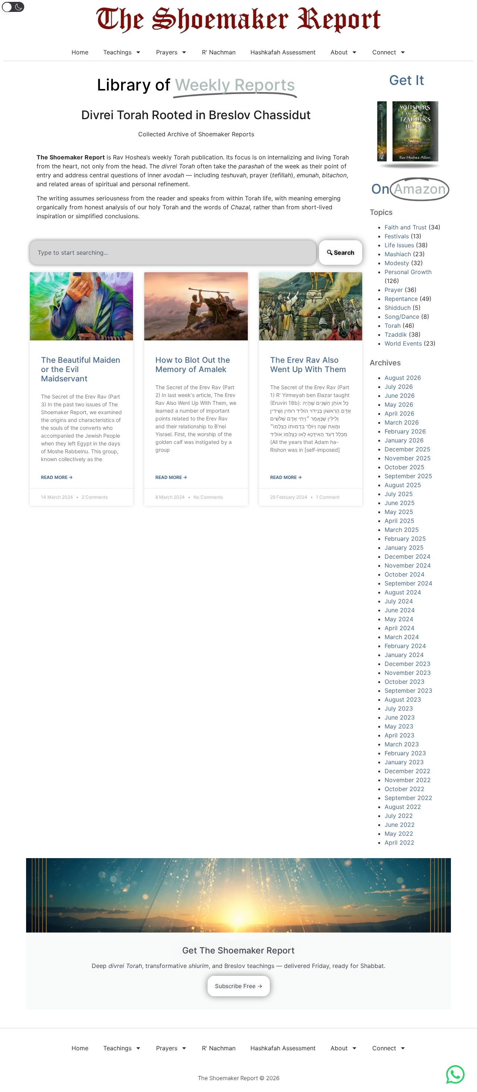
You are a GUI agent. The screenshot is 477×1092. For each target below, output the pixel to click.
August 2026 (403, 377)
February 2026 (405, 431)
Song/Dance (402, 316)
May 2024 (399, 619)
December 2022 (407, 771)
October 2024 (404, 574)
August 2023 (403, 699)
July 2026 (399, 386)
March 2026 (402, 422)
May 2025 (399, 511)
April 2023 (399, 735)
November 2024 (408, 565)
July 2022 (399, 815)
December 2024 (407, 556)
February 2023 (405, 753)
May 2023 (399, 726)
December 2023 (407, 663)
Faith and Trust (406, 227)
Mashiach (398, 254)
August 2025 (403, 485)
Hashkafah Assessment (283, 52)
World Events (403, 343)
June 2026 (400, 395)
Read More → (57, 477)
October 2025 (404, 467)
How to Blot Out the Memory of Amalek (192, 364)
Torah (393, 325)
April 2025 (399, 520)
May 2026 (399, 404)
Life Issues (399, 245)
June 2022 (400, 824)
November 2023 (408, 672)
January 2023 (404, 762)
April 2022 (399, 842)
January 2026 (404, 440)
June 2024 (400, 610)
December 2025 (407, 449)
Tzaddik (396, 334)
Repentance (401, 298)
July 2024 (399, 601)
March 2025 (402, 529)
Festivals (397, 236)
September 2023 (408, 690)
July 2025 (399, 494)
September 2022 (408, 797)
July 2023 (399, 708)
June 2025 (400, 503)
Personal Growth (408, 272)
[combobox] (173, 252)
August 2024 (403, 592)
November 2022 (408, 780)
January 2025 (404, 547)
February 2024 (405, 646)
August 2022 (403, 806)
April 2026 (399, 413)
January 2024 (404, 654)
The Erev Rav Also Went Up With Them (308, 364)
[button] (13, 7)
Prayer (394, 289)
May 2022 (399, 833)
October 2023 (404, 681)
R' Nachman (219, 52)
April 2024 (399, 628)
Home (80, 52)
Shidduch (398, 307)
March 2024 (402, 637)
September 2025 (408, 476)
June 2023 (400, 717)
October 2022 (404, 789)
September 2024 (408, 583)
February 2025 (405, 538)
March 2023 (402, 744)
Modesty (397, 263)
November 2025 (408, 458)
